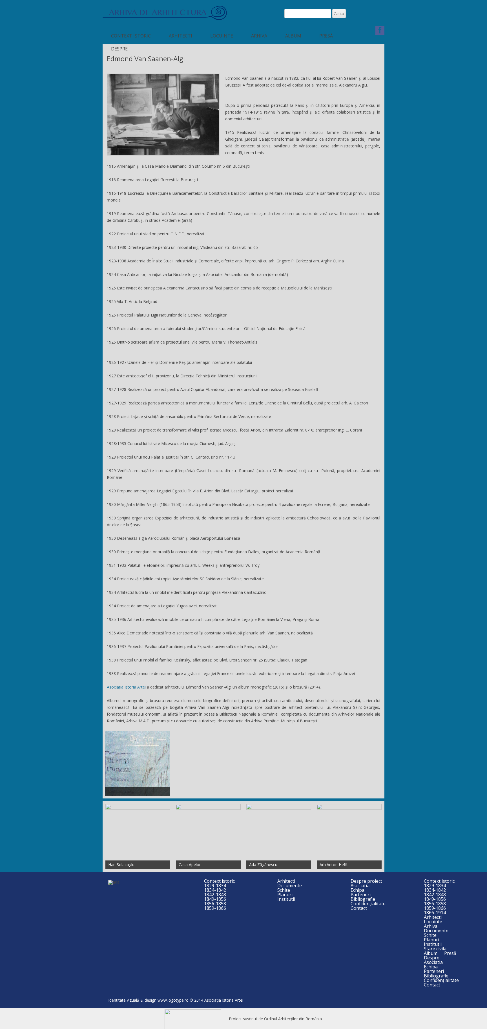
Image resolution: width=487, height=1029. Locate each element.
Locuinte (221, 36)
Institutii (286, 899)
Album (293, 36)
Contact (359, 908)
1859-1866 (215, 908)
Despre (119, 49)
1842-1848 (215, 894)
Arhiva (259, 36)
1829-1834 (215, 885)
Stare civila (435, 949)
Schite (283, 890)
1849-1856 (215, 899)
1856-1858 (215, 903)
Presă (326, 36)
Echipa (357, 890)
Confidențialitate (368, 903)
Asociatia (360, 885)
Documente (289, 885)
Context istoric (131, 36)
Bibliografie (363, 899)
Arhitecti (180, 36)
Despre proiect (366, 881)
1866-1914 (435, 912)
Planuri (285, 894)
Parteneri (361, 894)
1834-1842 (215, 890)
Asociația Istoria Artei (126, 687)
